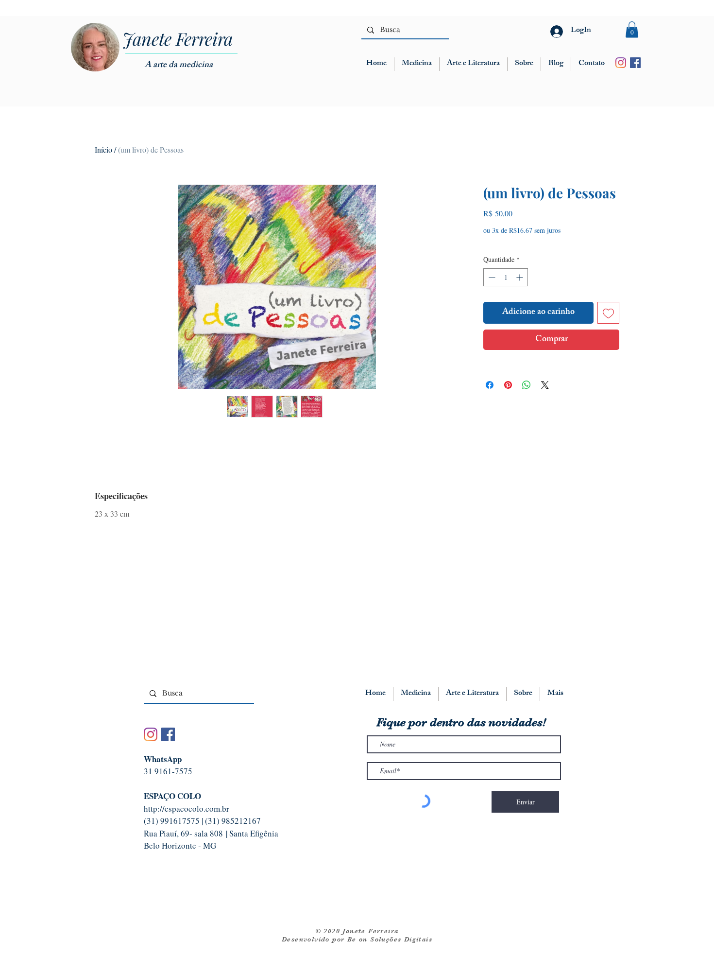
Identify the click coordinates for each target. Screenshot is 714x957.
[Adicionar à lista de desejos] (608, 313)
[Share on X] (545, 385)
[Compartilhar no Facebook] (489, 385)
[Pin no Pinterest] (508, 385)
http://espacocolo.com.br (186, 808)
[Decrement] (491, 277)
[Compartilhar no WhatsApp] (526, 385)
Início (103, 149)
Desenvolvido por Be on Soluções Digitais (357, 939)
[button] (632, 29)
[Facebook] (635, 62)
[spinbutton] (505, 277)
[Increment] (520, 277)
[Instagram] (620, 62)
